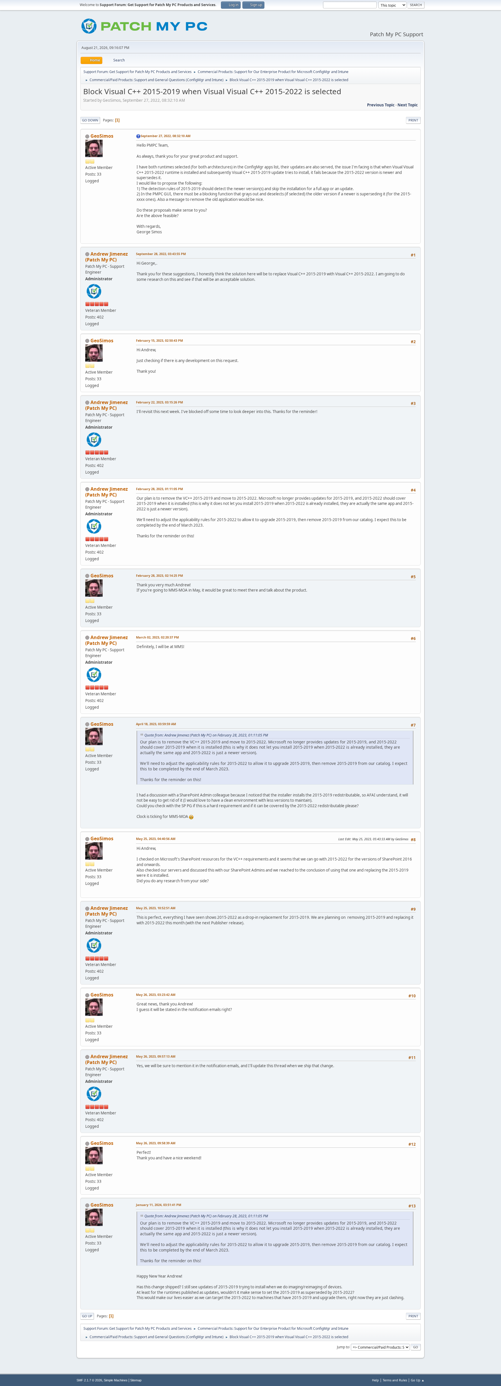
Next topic (407, 105)
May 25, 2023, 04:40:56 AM (155, 838)
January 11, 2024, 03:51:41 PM (158, 1205)
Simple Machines (116, 1380)
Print (413, 120)
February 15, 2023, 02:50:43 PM (159, 340)
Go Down (90, 120)
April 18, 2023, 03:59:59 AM (156, 724)
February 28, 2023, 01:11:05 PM (159, 489)
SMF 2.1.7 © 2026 (89, 1380)
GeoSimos (101, 136)
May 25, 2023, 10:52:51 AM (155, 908)
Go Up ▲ (417, 1380)
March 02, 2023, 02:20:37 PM (157, 637)
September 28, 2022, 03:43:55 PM (161, 254)
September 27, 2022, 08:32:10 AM (165, 136)
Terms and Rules (395, 1380)
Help (375, 1380)
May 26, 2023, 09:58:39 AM (155, 1143)
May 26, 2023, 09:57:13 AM (155, 1056)
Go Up (87, 1316)
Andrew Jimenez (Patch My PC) (106, 257)
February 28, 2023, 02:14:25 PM (159, 575)
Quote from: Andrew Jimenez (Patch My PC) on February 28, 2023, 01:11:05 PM (206, 735)
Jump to (343, 1346)
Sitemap (135, 1380)
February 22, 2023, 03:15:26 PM (159, 402)
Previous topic (381, 105)
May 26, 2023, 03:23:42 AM (155, 994)
